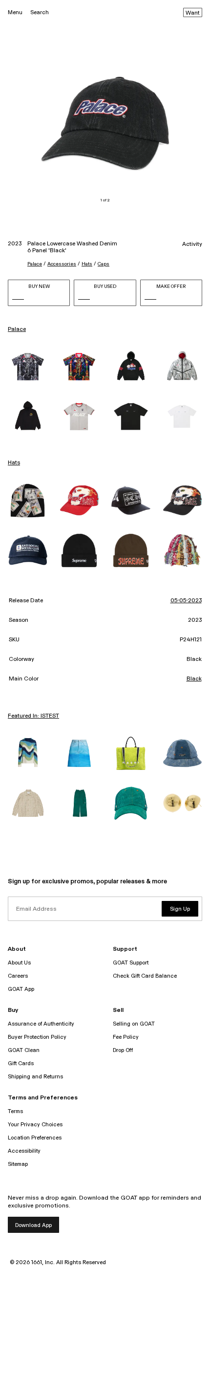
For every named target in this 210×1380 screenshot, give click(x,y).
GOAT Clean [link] (24, 1050)
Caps (103, 264)
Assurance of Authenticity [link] (41, 1024)
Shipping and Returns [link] (35, 1076)
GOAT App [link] (21, 989)
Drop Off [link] (123, 1050)
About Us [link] (19, 962)
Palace (34, 264)
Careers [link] (18, 976)
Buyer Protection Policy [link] (37, 1037)
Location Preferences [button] (35, 1137)
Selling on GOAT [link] (134, 1024)
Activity (192, 244)
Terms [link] (15, 1111)
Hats (87, 264)
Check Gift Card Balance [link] (145, 976)
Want (193, 13)
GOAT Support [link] (130, 962)
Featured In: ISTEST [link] (33, 716)
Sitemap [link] (18, 1164)
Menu (15, 12)
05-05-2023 (186, 601)
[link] (28, 367)
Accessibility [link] (24, 1151)
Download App (33, 1225)
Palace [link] (17, 329)
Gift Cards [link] (21, 1063)
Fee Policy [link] (126, 1037)
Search (39, 12)
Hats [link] (14, 463)
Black (194, 679)
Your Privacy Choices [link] (35, 1124)
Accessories (61, 264)
